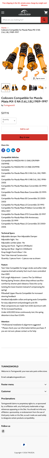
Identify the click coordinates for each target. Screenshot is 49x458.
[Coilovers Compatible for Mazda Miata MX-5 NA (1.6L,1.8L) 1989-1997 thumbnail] (5, 88)
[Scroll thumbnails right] (45, 88)
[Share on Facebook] (3, 150)
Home (4, 28)
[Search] (44, 20)
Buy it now (24, 137)
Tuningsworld (9, 105)
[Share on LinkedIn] (13, 150)
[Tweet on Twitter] (8, 150)
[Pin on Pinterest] (18, 150)
